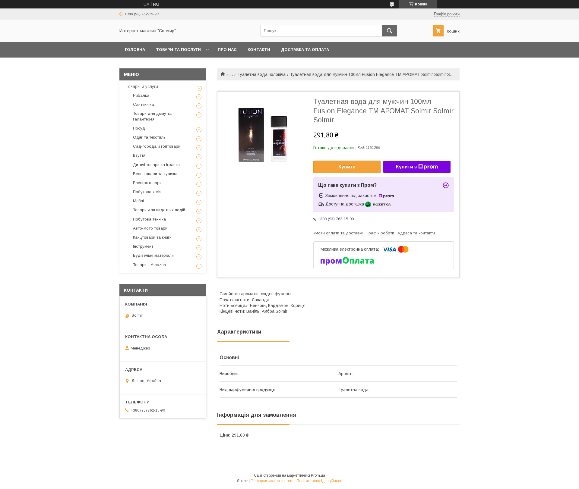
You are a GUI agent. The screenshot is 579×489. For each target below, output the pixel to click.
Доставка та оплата (305, 49)
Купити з (406, 166)
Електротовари (147, 182)
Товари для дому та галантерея (152, 116)
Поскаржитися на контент (272, 481)
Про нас (227, 49)
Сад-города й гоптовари (156, 146)
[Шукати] (389, 30)
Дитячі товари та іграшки (157, 164)
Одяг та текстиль (149, 137)
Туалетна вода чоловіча (261, 74)
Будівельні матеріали (153, 255)
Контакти (259, 49)
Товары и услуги (141, 86)
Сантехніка (143, 104)
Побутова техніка (149, 219)
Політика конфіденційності (319, 481)
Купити (347, 166)
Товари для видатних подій (159, 210)
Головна (135, 49)
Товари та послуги (178, 49)
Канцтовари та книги (152, 237)
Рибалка (141, 95)
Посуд (139, 128)
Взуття (139, 155)
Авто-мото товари (150, 228)
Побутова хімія (147, 192)
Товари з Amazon (149, 264)
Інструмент (143, 246)
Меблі (138, 201)
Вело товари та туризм (155, 173)
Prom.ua (318, 475)
